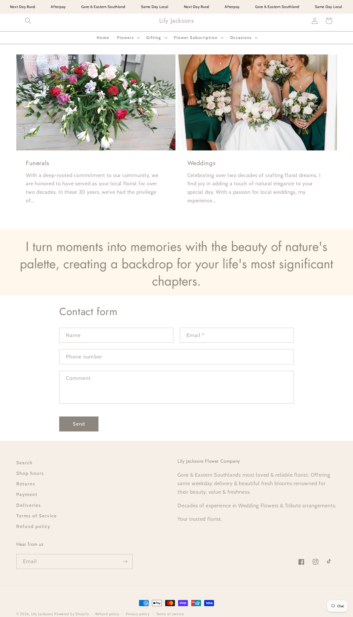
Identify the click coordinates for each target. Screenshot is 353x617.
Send (79, 424)
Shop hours (30, 473)
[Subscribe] (125, 561)
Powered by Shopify (71, 614)
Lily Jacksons (42, 614)
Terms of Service (36, 515)
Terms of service (170, 614)
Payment (26, 494)
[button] (28, 21)
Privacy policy (138, 614)
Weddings (201, 163)
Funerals (37, 163)
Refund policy (33, 526)
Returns (25, 483)
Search (24, 462)
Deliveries (28, 505)
